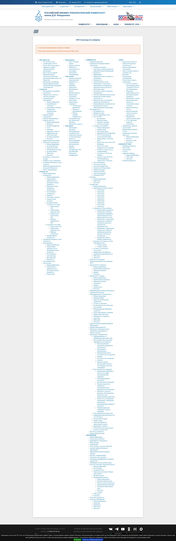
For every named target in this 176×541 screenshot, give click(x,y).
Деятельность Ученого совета (103, 188)
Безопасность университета (99, 334)
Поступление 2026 (49, 261)
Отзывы (99, 492)
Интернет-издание (103, 122)
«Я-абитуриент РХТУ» (50, 63)
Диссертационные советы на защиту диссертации (132, 113)
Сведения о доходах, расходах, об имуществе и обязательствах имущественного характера (106, 394)
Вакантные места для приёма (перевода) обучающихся (103, 101)
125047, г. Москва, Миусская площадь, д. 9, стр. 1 (50, 529)
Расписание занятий (53, 197)
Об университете (95, 109)
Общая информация (53, 102)
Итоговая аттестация (53, 225)
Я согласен (77, 540)
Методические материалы (105, 358)
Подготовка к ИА (55, 226)
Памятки (100, 360)
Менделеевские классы (101, 477)
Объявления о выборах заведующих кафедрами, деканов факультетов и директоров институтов (105, 214)
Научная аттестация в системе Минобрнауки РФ (103, 242)
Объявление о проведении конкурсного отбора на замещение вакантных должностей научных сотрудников (105, 232)
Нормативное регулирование (101, 350)
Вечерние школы (99, 475)
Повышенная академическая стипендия (51, 111)
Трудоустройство (48, 120)
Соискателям (47, 263)
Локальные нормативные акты (103, 254)
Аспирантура (47, 175)
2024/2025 (100, 192)
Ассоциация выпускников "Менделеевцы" (74, 72)
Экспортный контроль (100, 419)
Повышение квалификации (73, 154)
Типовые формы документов (52, 236)
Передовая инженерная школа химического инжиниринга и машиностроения (99, 331)
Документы (50, 259)
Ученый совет (94, 184)
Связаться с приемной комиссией (97, 2)
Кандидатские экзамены (51, 200)
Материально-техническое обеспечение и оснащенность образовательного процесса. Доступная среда (103, 86)
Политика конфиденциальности (93, 540)
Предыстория (101, 129)
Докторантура (47, 243)
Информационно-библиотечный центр (102, 290)
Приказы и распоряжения (77, 110)
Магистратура (94, 442)
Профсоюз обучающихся (51, 142)
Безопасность (78, 531)
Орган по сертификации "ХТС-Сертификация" (75, 149)
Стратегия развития (100, 173)
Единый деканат (48, 115)
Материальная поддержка (51, 91)
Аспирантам (79, 6)
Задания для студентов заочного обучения (50, 95)
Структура (97, 318)
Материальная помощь (54, 149)
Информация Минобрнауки (102, 252)
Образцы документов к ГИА (54, 221)
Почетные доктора (100, 164)
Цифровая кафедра (129, 153)
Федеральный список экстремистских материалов (106, 354)
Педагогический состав (101, 82)
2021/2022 (100, 197)
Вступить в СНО (131, 140)
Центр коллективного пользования (129, 68)
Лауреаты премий (99, 170)
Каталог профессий (53, 126)
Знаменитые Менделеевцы (102, 168)
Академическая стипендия (51, 105)
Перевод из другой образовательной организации (49, 69)
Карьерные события (53, 131)
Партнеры (50, 129)
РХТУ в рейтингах (99, 162)
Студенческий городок (97, 292)
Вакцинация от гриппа (100, 426)
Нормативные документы (73, 103)
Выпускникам (96, 6)
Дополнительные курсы (104, 481)
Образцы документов (54, 233)
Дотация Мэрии (52, 151)
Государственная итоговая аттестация (53, 203)
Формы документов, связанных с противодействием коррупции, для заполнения (105, 386)
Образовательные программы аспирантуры (52, 188)
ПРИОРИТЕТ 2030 (132, 24)
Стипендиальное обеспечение (48, 99)
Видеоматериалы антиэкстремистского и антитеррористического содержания (104, 364)
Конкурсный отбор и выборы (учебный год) (104, 238)
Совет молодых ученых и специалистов (131, 72)
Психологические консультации (103, 428)
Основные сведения (100, 67)
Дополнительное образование (74, 94)
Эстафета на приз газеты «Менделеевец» (105, 150)
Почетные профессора (101, 166)
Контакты (50, 139)
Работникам (112, 6)
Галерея (96, 272)
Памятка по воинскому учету (74, 68)
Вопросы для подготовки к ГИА (54, 215)
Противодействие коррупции (103, 369)
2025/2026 (100, 190)
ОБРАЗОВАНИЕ (102, 24)
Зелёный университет (129, 160)
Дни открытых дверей (50, 73)
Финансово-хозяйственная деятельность (102, 97)
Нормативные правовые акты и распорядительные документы (53, 181)
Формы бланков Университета (77, 115)
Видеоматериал (102, 120)
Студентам (64, 6)
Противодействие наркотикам (103, 413)
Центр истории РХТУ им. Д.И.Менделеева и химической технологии (105, 158)
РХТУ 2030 (126, 148)
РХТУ (36, 31)
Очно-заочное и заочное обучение (101, 446)
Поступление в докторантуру (51, 255)
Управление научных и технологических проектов (75, 137)
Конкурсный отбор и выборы (103, 208)
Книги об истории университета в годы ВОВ (105, 147)
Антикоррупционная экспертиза (103, 379)
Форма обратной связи (101, 314)
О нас (48, 128)
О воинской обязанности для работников (74, 98)
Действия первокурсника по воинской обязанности (52, 167)
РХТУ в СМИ (97, 117)
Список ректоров (102, 131)
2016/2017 (100, 206)
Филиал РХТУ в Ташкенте (98, 265)
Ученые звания (101, 245)
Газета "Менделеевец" (50, 170)
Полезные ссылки (52, 148)
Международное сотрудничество (74, 132)
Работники (50, 153)
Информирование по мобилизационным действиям (103, 337)
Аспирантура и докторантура (127, 77)
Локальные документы (97, 497)
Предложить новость (75, 124)
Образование (98, 74)
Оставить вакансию (53, 137)
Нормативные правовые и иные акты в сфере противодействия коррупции (105, 374)
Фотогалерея (98, 468)
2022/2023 (100, 195)
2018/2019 (100, 203)
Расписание (62, 2)
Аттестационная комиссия (131, 121)
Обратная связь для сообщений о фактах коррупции (103, 409)
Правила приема (99, 298)
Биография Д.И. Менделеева (106, 133)
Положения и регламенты (77, 106)
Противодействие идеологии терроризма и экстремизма (103, 341)
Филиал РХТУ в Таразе (97, 276)
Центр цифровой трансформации (74, 141)
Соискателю (130, 124)
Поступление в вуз (49, 62)
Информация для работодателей (52, 134)
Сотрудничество (99, 470)
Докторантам (51, 258)
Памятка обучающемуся (50, 118)
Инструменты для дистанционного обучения (74, 120)
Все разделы (101, 118)
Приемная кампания (100, 270)
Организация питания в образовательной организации (103, 106)
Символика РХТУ (99, 175)
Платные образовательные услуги (104, 95)
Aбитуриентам (48, 6)
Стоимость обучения (100, 303)
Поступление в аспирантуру (51, 192)
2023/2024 (100, 193)
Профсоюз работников (72, 86)
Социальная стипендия (54, 107)
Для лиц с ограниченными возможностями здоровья (98, 456)
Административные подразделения (75, 79)
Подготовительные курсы (51, 65)
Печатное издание (103, 124)
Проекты (129, 139)
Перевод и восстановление (51, 160)
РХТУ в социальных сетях (102, 115)
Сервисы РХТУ (76, 2)
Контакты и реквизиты (97, 431)
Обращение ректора (96, 62)
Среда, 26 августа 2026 (45, 2)
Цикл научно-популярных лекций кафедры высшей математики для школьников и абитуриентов (52, 84)
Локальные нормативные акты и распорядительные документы (132, 93)
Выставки (126, 74)
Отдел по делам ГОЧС (101, 430)
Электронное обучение (97, 439)
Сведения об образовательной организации (88, 529)
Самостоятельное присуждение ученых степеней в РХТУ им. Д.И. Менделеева (132, 86)
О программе (127, 149)
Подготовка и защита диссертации (129, 81)
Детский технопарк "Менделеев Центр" (102, 464)
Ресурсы (99, 356)
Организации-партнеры (73, 128)
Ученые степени (102, 247)
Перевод (49, 195)
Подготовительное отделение (103, 312)
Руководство (98, 80)
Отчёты (125, 151)
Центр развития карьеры (74, 145)
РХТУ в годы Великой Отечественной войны (104, 136)
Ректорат (93, 177)
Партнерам (128, 6)
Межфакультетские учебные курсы (101, 463)
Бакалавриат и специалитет (98, 441)
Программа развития (129, 146)
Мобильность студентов (101, 316)
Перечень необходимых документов (101, 300)
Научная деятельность (130, 62)
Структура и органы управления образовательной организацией (104, 70)
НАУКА (116, 24)
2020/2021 (100, 199)
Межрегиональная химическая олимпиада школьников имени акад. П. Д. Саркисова (52, 77)
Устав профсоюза (52, 146)
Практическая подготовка (51, 140)
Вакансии (50, 124)
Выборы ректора (99, 113)
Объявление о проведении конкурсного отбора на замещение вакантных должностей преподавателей (105, 222)
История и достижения (101, 126)
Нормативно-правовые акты (55, 229)
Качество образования (97, 499)
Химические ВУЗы (99, 171)
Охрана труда (98, 420)
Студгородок (47, 117)
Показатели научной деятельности (129, 64)
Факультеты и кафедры (73, 83)
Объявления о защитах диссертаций (133, 117)
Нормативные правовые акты (55, 211)
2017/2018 (100, 204)
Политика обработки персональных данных (101, 423)
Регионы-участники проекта (106, 483)
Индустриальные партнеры (105, 485)
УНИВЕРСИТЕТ (84, 24)
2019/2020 (100, 201)
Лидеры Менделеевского (98, 327)
